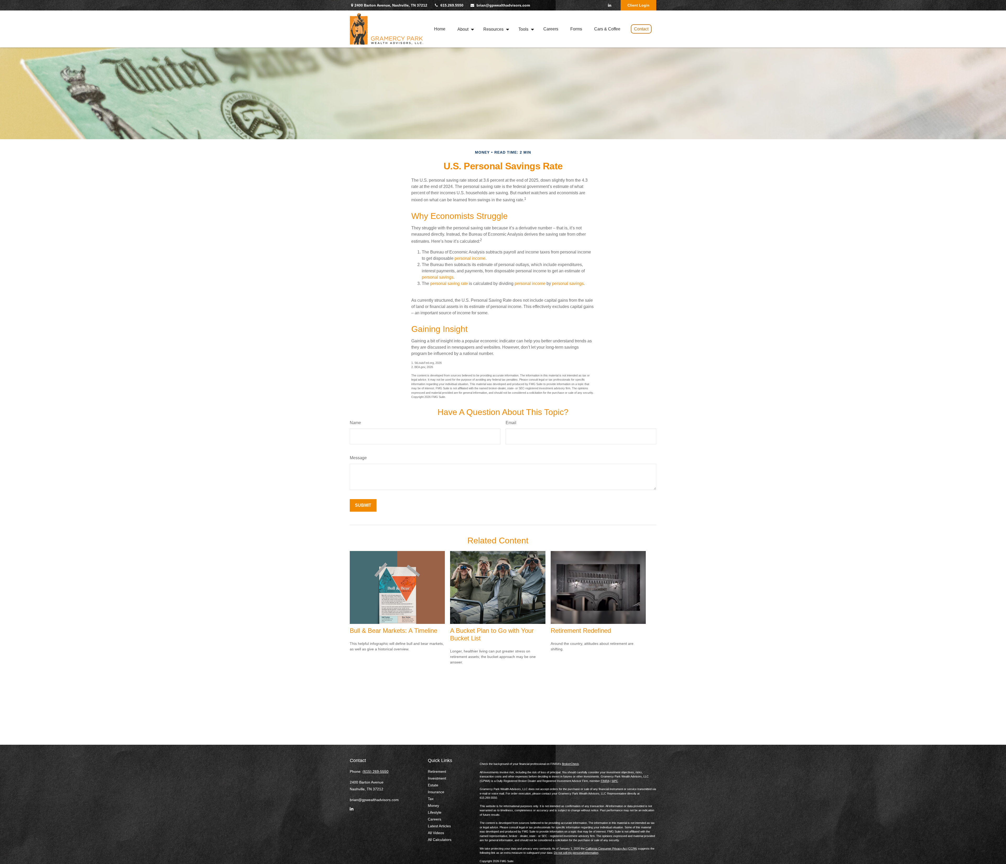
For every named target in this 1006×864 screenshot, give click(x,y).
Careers (434, 819)
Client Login (638, 5)
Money (433, 805)
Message (358, 458)
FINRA (605, 780)
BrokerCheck (570, 763)
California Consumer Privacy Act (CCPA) (611, 848)
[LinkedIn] (609, 5)
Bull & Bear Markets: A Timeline (393, 630)
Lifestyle (434, 812)
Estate (433, 785)
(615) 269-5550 (376, 771)
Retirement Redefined (581, 630)
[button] (439, 29)
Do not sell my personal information (576, 852)
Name (355, 422)
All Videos (436, 833)
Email (511, 422)
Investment (437, 778)
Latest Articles (439, 826)
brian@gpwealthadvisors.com (503, 5)
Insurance (436, 792)
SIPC (614, 780)
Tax (431, 799)
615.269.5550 (451, 5)
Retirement (437, 771)
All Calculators (439, 840)
